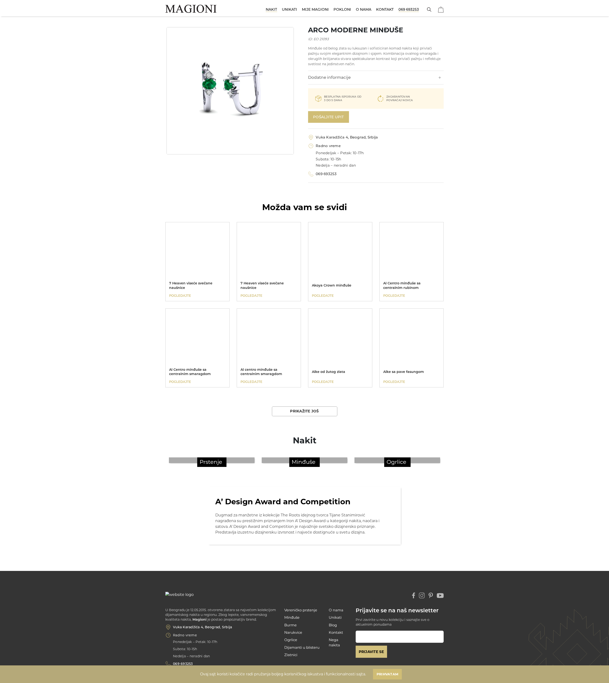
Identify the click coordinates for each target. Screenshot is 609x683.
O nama (363, 9)
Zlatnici (290, 655)
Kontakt (385, 9)
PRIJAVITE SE (371, 651)
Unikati (289, 9)
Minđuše (303, 462)
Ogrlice (396, 462)
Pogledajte (180, 295)
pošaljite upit (328, 117)
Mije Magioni (315, 9)
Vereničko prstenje (300, 610)
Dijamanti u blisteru (301, 647)
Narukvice (293, 632)
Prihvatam (387, 674)
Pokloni (342, 9)
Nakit (271, 9)
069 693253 (408, 9)
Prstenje (211, 462)
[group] (230, 90)
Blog (333, 625)
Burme (290, 625)
